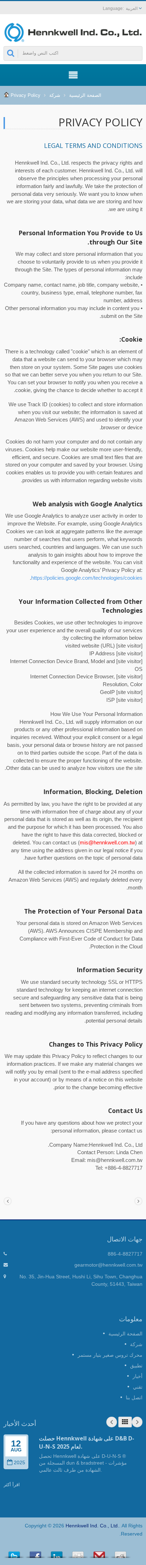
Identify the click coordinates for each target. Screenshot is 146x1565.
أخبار (137, 1376)
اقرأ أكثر (12, 1484)
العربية (131, 8)
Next (137, 1422)
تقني (137, 1387)
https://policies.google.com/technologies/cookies (86, 578)
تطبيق (136, 1365)
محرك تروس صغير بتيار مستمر (110, 1355)
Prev (111, 1422)
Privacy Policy (25, 95)
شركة (54, 95)
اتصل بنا (134, 1397)
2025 (19, 1462)
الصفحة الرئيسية (85, 95)
